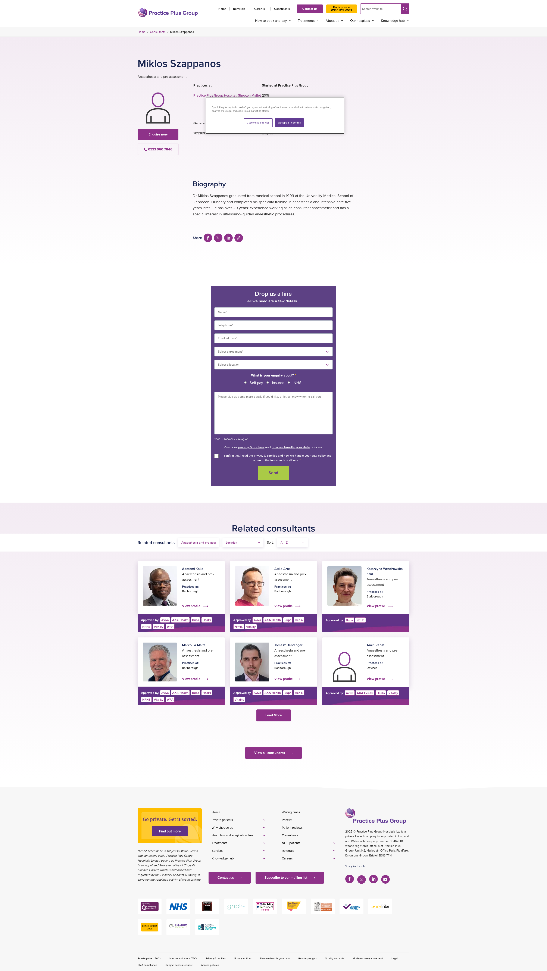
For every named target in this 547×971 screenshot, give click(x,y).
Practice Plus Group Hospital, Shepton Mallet (227, 95)
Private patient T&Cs (149, 958)
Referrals (239, 9)
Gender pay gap (307, 958)
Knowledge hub (393, 20)
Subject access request (179, 965)
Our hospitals (360, 20)
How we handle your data (275, 958)
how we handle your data (291, 447)
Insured (278, 382)
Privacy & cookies (216, 958)
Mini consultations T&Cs (183, 958)
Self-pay (256, 382)
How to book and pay (271, 20)
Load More (273, 715)
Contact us (309, 9)
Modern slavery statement (368, 958)
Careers (259, 9)
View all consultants (269, 752)
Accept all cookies (289, 122)
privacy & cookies (251, 447)
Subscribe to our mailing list (286, 877)
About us (332, 20)
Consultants (282, 9)
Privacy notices (243, 958)
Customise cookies (258, 122)
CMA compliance (147, 965)
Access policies (210, 965)
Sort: (270, 542)
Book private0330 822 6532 (341, 8)
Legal (394, 958)
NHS (297, 382)
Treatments (306, 20)
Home (222, 9)
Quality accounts (334, 958)
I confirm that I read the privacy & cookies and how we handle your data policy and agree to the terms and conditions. (276, 457)
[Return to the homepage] (168, 12)
